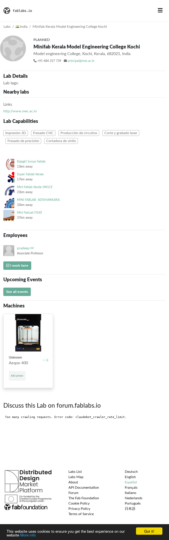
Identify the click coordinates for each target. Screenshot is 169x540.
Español (131, 482)
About (73, 482)
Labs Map (75, 477)
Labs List (75, 471)
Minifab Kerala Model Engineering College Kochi (70, 26)
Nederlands (133, 498)
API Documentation (83, 487)
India (23, 26)
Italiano (130, 493)
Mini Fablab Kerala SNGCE (35, 187)
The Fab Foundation (83, 498)
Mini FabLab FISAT (29, 212)
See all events (17, 292)
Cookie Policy (79, 503)
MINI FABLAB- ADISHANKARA (38, 200)
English (130, 477)
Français (131, 487)
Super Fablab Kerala (30, 174)
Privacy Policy (79, 508)
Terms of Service (81, 514)
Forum (73, 493)
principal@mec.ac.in (81, 61)
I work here (18, 265)
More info (28, 535)
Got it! (149, 531)
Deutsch (131, 471)
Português (133, 503)
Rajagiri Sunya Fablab (31, 161)
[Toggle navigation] (160, 10)
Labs (7, 26)
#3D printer (17, 376)
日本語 (130, 508)
